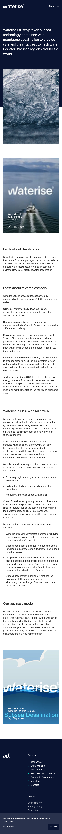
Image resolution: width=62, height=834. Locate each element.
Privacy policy (35, 806)
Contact (33, 784)
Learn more (8, 827)
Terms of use (34, 810)
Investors (34, 781)
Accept (53, 826)
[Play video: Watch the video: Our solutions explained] (31, 195)
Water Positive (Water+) (41, 773)
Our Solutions (36, 765)
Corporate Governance (41, 777)
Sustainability (36, 769)
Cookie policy (35, 802)
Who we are (35, 761)
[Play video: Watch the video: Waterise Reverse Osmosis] (31, 687)
